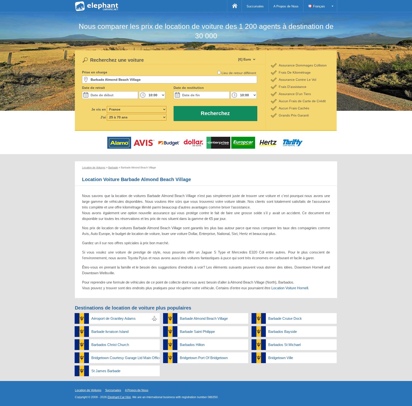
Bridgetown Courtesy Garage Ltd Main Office (125, 358)
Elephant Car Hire (119, 397)
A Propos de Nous (286, 6)
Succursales (255, 6)
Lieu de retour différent (238, 73)
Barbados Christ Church (110, 345)
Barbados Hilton (192, 345)
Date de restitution (189, 88)
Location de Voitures (88, 390)
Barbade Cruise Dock (285, 318)
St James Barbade (105, 371)
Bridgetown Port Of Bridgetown (204, 358)
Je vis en (98, 109)
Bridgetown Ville (280, 358)
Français (318, 6)
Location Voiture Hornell (289, 288)
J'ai (103, 117)
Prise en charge (94, 72)
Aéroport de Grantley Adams (113, 318)
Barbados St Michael (284, 345)
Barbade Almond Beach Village (204, 318)
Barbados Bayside (282, 332)
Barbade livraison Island (110, 332)
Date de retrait (93, 88)
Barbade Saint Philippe (197, 332)
